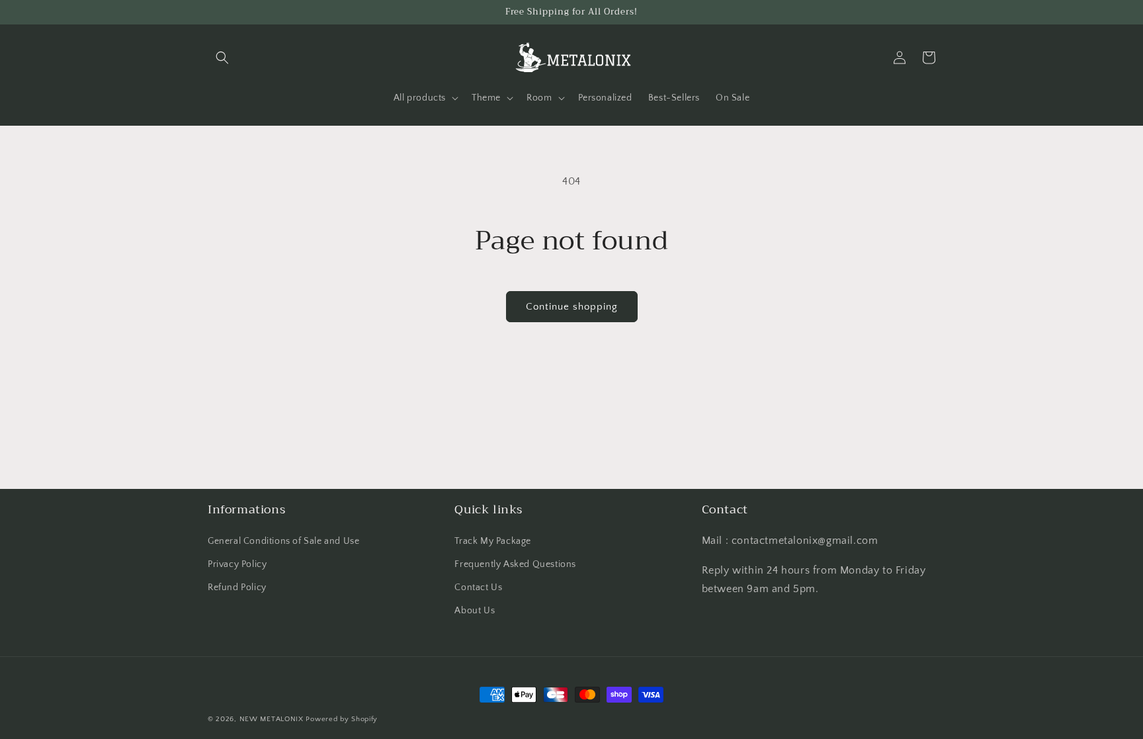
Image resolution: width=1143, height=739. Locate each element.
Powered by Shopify (342, 719)
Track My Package (492, 541)
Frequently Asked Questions (515, 564)
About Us (474, 610)
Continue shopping (572, 306)
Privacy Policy (237, 564)
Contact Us (478, 587)
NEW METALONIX (271, 719)
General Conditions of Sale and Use (283, 541)
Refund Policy (237, 587)
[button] (222, 57)
